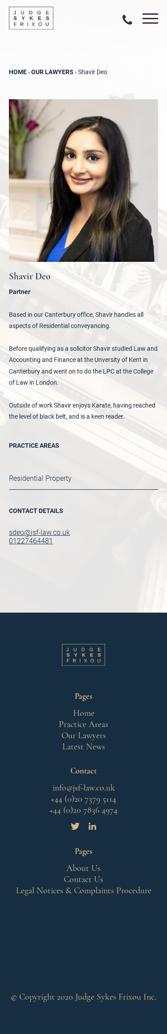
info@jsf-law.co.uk (84, 787)
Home (83, 713)
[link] (127, 20)
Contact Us (83, 879)
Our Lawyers (83, 735)
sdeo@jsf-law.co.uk (39, 532)
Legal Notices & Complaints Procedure (83, 890)
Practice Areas (83, 724)
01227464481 (31, 541)
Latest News (83, 746)
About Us (83, 868)
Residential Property (40, 478)
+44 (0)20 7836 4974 (83, 810)
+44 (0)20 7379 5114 (83, 799)
